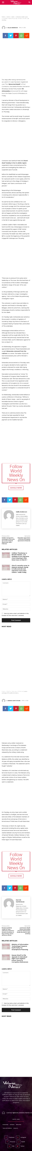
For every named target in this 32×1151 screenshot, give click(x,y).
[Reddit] (18, 1142)
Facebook (11, 1137)
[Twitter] (10, 35)
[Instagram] (18, 1137)
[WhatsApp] (21, 35)
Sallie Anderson (13, 27)
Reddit (23, 1141)
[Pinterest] (16, 35)
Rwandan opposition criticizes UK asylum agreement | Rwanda (24, 539)
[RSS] (9, 1146)
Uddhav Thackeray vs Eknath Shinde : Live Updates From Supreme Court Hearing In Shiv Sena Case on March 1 (20, 556)
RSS (13, 1146)
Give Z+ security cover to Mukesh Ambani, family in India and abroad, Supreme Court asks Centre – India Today (20, 569)
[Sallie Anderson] (4, 27)
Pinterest (12, 1141)
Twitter (22, 1146)
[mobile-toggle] (3, 2)
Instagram (23, 1137)
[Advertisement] (16, 9)
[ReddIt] (26, 35)
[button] (29, 2)
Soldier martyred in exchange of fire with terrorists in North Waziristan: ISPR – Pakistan (8, 540)
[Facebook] (5, 35)
